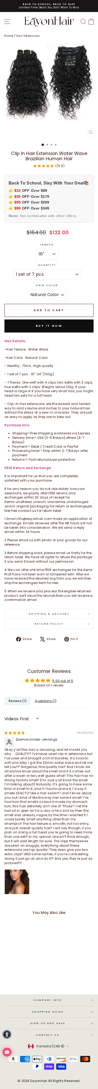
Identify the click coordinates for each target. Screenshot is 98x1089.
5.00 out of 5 (62, 681)
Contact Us (47, 1035)
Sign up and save (47, 1023)
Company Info (47, 1000)
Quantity (47, 265)
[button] (44, 166)
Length (47, 244)
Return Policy (48, 623)
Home (8, 36)
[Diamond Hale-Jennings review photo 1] (17, 881)
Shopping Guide (48, 1011)
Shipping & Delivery (49, 614)
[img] (14, 733)
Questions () (45, 701)
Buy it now (49, 326)
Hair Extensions (28, 36)
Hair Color (47, 285)
